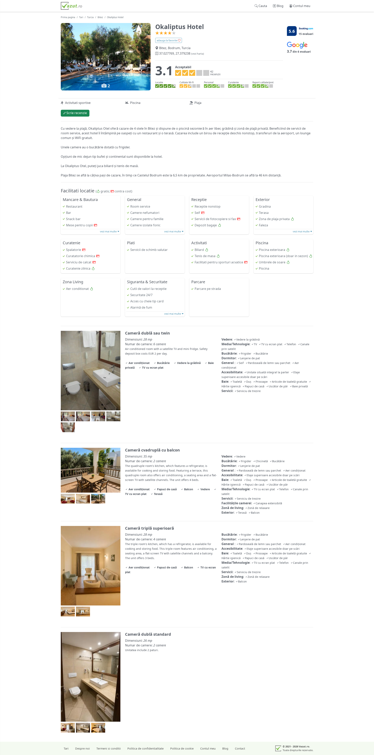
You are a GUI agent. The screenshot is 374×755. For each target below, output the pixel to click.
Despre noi (82, 748)
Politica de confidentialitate (145, 748)
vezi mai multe (108, 231)
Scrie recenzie (76, 113)
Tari (81, 17)
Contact (240, 748)
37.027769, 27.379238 (181, 53)
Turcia (90, 17)
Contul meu (208, 748)
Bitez (100, 17)
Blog (225, 748)
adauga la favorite (167, 40)
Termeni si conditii (108, 748)
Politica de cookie (182, 748)
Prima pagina (68, 17)
